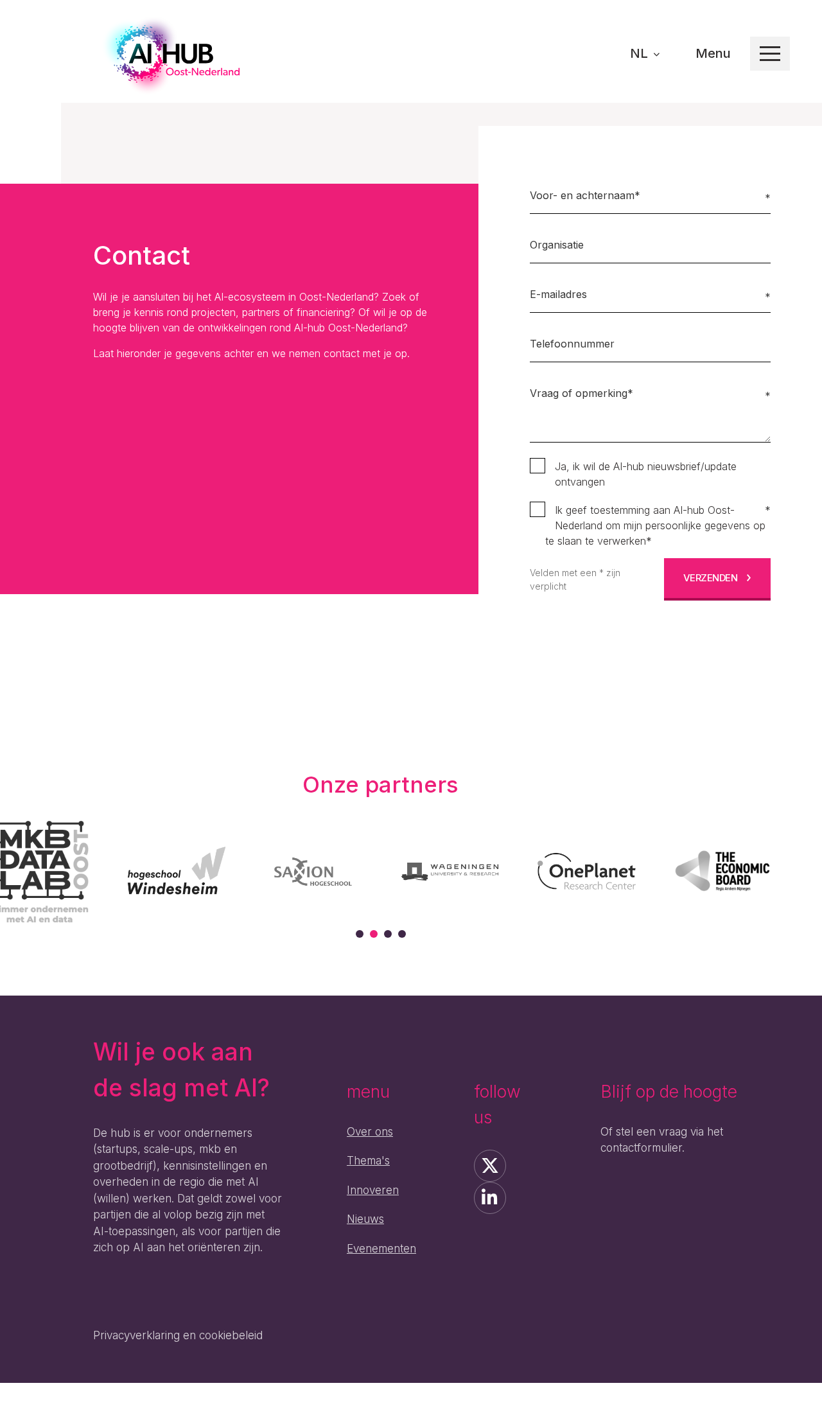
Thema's (368, 1160)
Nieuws (365, 1219)
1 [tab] (359, 934)
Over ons (370, 1131)
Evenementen (381, 1248)
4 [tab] (402, 934)
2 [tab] (374, 934)
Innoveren (373, 1190)
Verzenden (710, 578)
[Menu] (770, 53)
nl (640, 53)
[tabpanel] (176, 871)
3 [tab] (388, 934)
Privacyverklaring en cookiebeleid (178, 1335)
